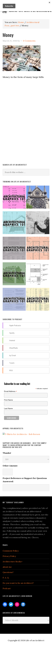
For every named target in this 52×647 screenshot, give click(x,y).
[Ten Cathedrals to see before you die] (37, 198)
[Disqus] (26, 124)
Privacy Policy (9, 556)
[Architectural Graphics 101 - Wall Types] (14, 300)
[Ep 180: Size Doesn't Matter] (37, 223)
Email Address (10, 391)
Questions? (8, 572)
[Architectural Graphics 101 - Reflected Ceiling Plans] (37, 249)
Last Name (8, 408)
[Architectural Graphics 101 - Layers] (37, 300)
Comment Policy (11, 551)
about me (7, 567)
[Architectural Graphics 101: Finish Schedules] (14, 249)
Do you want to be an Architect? (18, 583)
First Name (8, 400)
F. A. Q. (6, 577)
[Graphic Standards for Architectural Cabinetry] (37, 274)
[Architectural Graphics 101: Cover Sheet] (14, 274)
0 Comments (29, 40)
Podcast (7, 588)
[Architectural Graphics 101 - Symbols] (14, 198)
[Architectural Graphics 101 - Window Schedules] (14, 223)
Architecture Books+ (12, 561)
